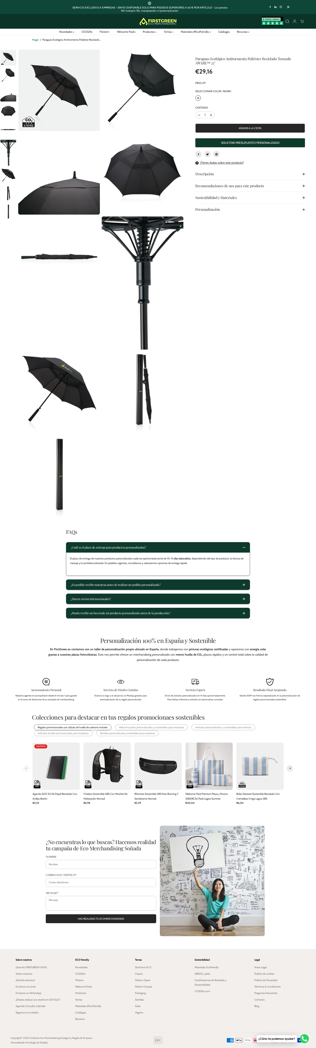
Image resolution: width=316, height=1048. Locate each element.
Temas (168, 31)
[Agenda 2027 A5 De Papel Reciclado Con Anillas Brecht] (56, 766)
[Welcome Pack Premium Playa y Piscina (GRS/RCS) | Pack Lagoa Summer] (209, 766)
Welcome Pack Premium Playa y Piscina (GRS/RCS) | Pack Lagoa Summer (206, 796)
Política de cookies (264, 973)
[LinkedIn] (275, 7)
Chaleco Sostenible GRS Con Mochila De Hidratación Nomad (105, 796)
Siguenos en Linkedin (27, 1012)
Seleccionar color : (213, 91)
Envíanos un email (25, 986)
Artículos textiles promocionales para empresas (63, 733)
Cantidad (201, 107)
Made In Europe (143, 986)
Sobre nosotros (24, 973)
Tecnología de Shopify (36, 1042)
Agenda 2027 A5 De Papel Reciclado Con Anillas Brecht (55, 796)
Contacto (259, 999)
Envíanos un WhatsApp (28, 993)
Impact (139, 973)
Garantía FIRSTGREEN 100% (31, 967)
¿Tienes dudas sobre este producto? (222, 163)
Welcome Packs (126, 31)
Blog (256, 1006)
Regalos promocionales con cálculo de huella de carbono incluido (73, 727)
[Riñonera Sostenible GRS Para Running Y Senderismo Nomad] (158, 766)
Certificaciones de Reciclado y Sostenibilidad (211, 982)
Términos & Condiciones (267, 986)
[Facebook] (270, 7)
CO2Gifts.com (202, 991)
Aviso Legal (260, 967)
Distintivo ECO (143, 967)
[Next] (290, 768)
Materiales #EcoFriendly (195, 31)
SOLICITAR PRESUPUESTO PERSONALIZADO (250, 143)
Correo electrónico (61, 875)
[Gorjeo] (207, 154)
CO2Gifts (87, 31)
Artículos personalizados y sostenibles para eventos (223, 727)
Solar (138, 1006)
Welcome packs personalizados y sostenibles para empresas (151, 727)
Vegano (139, 1012)
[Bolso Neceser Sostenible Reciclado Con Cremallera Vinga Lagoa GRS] (260, 766)
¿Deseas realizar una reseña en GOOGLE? (38, 999)
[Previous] (26, 768)
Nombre (51, 856)
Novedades (66, 31)
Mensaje (52, 893)
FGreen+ (105, 31)
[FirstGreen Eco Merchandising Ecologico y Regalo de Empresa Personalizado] (158, 21)
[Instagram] (281, 7)
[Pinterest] (216, 154)
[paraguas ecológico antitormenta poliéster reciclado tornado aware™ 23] (59, 90)
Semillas (139, 999)
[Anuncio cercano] (288, 7)
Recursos (242, 31)
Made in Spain (142, 980)
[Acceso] (294, 21)
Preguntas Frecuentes (265, 993)
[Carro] (302, 21)
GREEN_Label (202, 973)
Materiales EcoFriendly (207, 967)
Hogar (35, 39)
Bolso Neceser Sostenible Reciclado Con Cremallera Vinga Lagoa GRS (258, 796)
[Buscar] (287, 21)
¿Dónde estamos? (25, 980)
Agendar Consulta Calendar (30, 1006)
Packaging (140, 993)
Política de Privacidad (265, 980)
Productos (149, 31)
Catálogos (224, 31)
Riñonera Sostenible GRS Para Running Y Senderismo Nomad (156, 796)
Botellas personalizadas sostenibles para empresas (127, 733)
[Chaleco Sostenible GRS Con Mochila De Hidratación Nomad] (107, 766)
